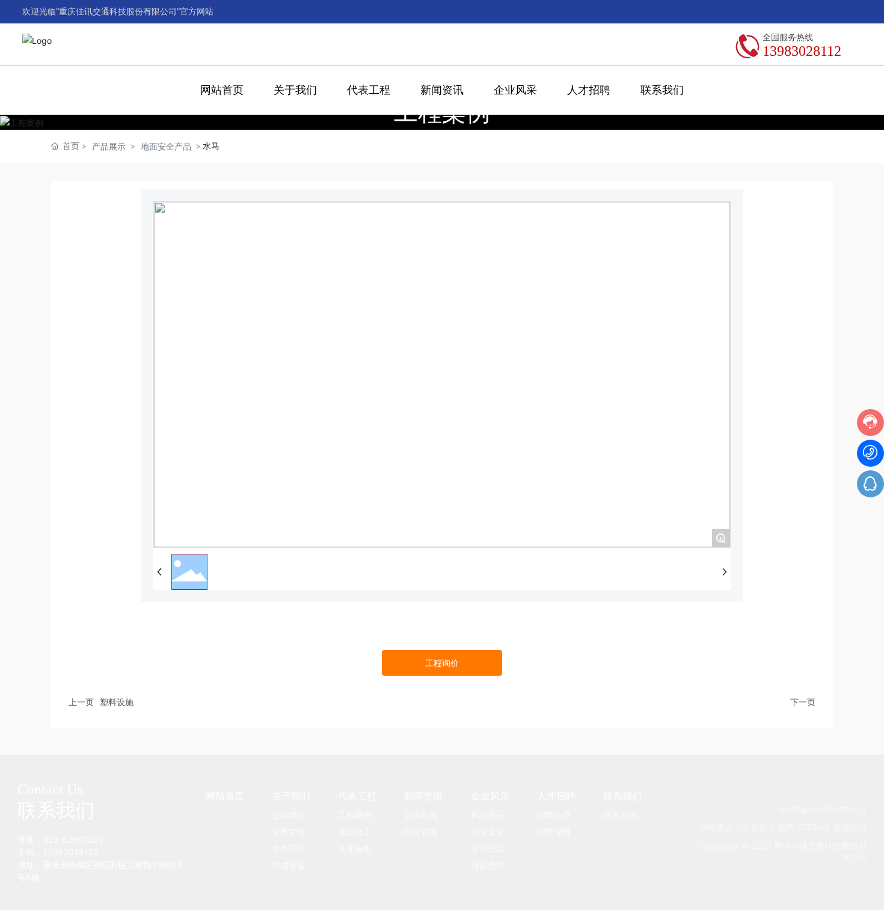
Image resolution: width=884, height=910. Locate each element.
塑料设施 (117, 702)
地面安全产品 (166, 146)
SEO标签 (813, 827)
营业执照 (850, 827)
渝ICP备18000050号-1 (822, 810)
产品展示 (109, 146)
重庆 (786, 827)
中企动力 (758, 827)
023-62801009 (73, 839)
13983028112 (802, 51)
